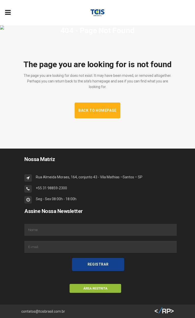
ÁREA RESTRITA (95, 288)
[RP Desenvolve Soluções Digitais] (164, 312)
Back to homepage (97, 110)
